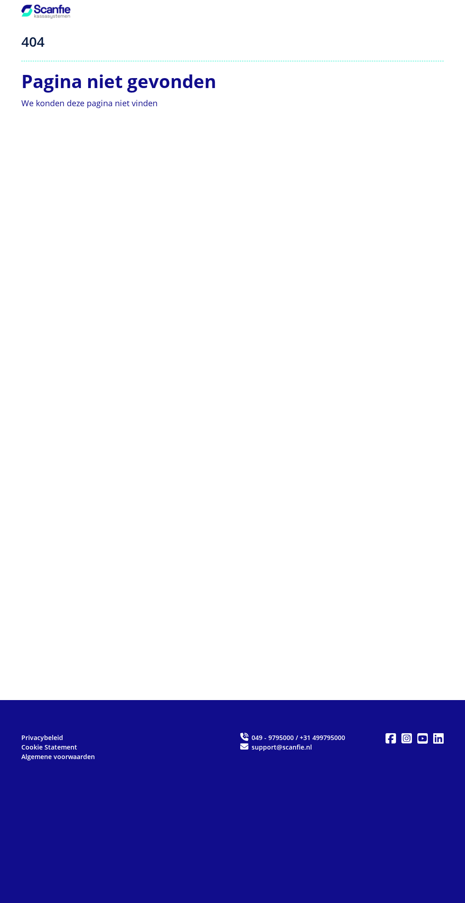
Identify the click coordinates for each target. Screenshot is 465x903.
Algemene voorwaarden (58, 756)
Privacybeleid (42, 737)
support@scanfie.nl (281, 747)
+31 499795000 (322, 737)
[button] (391, 739)
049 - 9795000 (273, 737)
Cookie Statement (49, 747)
